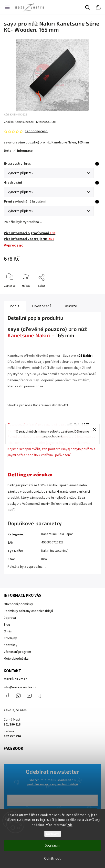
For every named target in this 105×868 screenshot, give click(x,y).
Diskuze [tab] (70, 306)
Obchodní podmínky (18, 604)
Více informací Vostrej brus (29, 239)
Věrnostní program (17, 651)
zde (70, 825)
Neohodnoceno (36, 131)
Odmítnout (52, 858)
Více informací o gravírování (29, 233)
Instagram (18, 696)
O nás (8, 631)
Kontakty (10, 645)
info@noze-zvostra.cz (20, 687)
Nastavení (52, 834)
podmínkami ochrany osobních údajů (52, 784)
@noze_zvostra (40, 696)
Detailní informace (18, 150)
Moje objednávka (16, 658)
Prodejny (10, 638)
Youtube (29, 696)
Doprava (10, 617)
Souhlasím (52, 845)
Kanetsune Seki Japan (57, 534)
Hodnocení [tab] (41, 306)
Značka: (30, 122)
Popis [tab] (15, 306)
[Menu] (7, 7)
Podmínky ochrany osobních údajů (28, 611)
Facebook (7, 696)
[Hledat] (88, 7)
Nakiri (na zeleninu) (54, 550)
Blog (7, 624)
